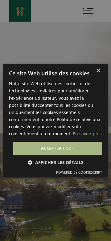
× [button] (98, 71)
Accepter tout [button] (57, 148)
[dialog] (55, 120)
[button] (56, 162)
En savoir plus (87, 134)
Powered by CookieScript (79, 172)
